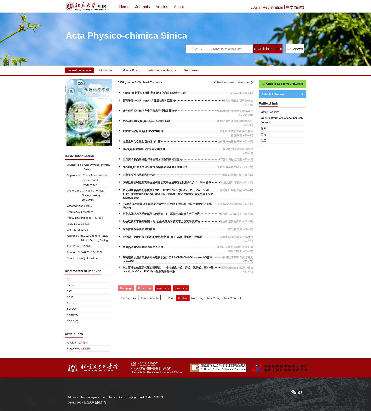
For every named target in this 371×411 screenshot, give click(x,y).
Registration (273, 7)
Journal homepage (79, 70)
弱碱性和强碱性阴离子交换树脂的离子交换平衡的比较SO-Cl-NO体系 (167, 182)
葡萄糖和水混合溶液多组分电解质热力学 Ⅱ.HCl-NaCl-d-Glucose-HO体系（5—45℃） (167, 259)
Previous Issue (225, 82)
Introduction (106, 70)
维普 (263, 140)
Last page (181, 288)
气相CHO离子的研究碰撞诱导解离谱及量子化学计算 (155, 167)
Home (124, 7)
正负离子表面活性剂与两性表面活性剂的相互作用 (152, 159)
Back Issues (191, 70)
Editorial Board (131, 70)
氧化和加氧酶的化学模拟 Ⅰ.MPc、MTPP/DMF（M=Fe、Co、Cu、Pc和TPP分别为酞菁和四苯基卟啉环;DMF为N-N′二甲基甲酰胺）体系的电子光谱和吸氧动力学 (168, 194)
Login (255, 7)
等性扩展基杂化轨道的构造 (139, 229)
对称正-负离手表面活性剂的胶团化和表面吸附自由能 (154, 92)
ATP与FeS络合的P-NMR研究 (143, 131)
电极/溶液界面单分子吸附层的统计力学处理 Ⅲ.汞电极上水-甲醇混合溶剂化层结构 (167, 205)
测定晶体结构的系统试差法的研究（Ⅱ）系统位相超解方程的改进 (161, 213)
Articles (162, 7)
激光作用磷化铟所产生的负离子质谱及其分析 (150, 110)
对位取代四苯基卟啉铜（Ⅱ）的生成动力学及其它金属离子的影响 (161, 221)
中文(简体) (295, 7)
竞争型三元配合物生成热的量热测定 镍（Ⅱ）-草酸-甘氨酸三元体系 (163, 236)
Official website (270, 111)
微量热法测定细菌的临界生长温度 (143, 247)
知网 (263, 128)
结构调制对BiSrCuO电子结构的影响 (146, 121)
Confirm (183, 298)
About (179, 7)
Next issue (244, 82)
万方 (263, 134)
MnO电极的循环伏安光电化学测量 (144, 149)
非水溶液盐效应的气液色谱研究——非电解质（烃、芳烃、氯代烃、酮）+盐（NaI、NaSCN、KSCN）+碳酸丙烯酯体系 (168, 269)
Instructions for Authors (162, 70)
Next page (163, 288)
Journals (142, 7)
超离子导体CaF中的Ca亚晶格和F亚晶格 (149, 100)
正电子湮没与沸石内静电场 (139, 174)
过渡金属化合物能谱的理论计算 (142, 141)
